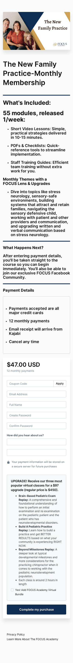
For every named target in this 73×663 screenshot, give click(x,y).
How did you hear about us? (25, 435)
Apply (60, 383)
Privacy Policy (16, 634)
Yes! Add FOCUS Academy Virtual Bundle (35, 592)
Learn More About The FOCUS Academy (32, 639)
